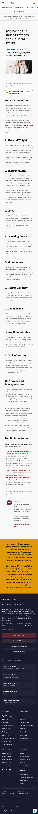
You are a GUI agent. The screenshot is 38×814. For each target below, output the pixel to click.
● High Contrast (19, 11)
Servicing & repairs (26, 725)
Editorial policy (18, 524)
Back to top (19, 799)
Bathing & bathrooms (9, 738)
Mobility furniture (7, 741)
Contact (22, 763)
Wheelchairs (6, 728)
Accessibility (24, 766)
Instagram (12, 629)
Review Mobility (10, 49)
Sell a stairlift (24, 722)
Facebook (5, 629)
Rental (22, 719)
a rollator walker (28, 125)
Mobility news (6, 756)
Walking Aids (20, 49)
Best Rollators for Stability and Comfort (18, 451)
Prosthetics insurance (27, 738)
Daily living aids (7, 744)
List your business (19, 651)
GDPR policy (24, 784)
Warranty (23, 728)
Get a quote (24, 716)
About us (23, 753)
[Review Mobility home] (9, 599)
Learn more (25, 18)
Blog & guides (6, 753)
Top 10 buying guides (8, 716)
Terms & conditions (26, 777)
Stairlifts (5, 719)
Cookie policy (24, 780)
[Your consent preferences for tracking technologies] (35, 811)
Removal (23, 732)
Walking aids (6, 732)
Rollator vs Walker (6, 7)
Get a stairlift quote (19, 641)
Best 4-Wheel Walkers (21, 7)
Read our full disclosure (22, 587)
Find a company (7, 759)
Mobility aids (6, 735)
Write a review (19, 635)
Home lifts (5, 722)
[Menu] (34, 2)
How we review (6, 766)
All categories (6, 763)
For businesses (25, 756)
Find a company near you (19, 646)
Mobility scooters (7, 725)
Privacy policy (24, 774)
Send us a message (8, 793)
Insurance (23, 735)
